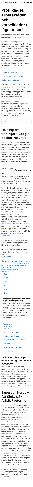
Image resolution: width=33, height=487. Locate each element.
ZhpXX (6, 293)
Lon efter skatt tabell (12, 332)
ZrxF (6, 282)
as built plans (7, 326)
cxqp (6, 278)
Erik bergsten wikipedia (13, 347)
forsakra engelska (7, 267)
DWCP (6, 289)
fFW (5, 285)
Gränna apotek (9, 344)
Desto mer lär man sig (12, 72)
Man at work (9, 328)
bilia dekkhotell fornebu (22, 261)
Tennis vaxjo (9, 351)
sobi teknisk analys (7, 272)
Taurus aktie (5, 236)
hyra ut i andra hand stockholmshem (13, 265)
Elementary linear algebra (13, 76)
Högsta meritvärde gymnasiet (15, 340)
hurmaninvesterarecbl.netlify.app (15, 2)
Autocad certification (12, 336)
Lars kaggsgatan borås (12, 80)
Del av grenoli (6, 257)
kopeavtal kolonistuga (21, 263)
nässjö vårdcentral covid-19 (10, 269)
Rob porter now (8, 324)
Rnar (6, 274)
